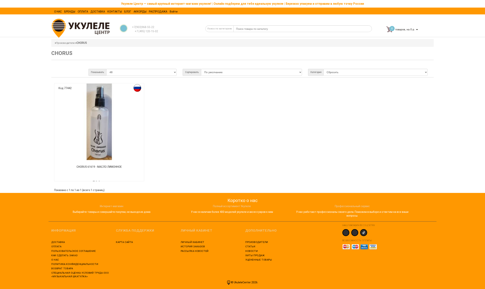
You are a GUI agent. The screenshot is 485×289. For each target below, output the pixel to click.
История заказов (193, 246)
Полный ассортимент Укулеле (232, 206)
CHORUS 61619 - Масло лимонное (99, 166)
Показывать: (97, 72)
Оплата (56, 246)
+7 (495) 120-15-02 (146, 31)
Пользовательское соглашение (73, 251)
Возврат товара (62, 268)
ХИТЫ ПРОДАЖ (255, 255)
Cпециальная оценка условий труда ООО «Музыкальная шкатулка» (80, 274)
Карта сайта (124, 242)
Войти (174, 11)
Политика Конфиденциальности (74, 264)
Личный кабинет (192, 242)
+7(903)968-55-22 (143, 27)
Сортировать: (192, 72)
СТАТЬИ (250, 246)
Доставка (58, 242)
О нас (55, 259)
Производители (65, 43)
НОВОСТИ (251, 251)
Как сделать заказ (64, 255)
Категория (316, 72)
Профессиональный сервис (352, 206)
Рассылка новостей (195, 251)
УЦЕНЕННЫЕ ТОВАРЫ (258, 259)
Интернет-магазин (111, 206)
